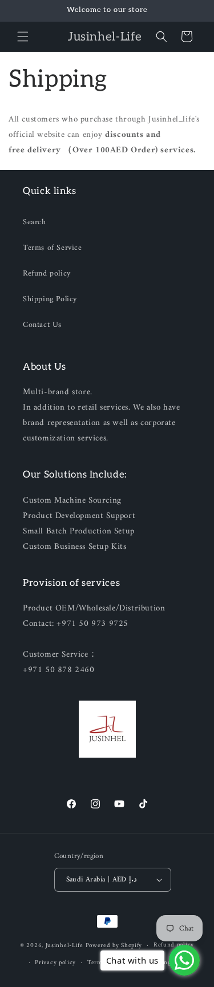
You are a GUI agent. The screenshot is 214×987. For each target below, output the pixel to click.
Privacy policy (55, 962)
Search (34, 222)
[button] (22, 36)
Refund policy (47, 273)
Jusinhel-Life (64, 945)
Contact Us (42, 325)
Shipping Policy (50, 299)
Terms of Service (52, 248)
